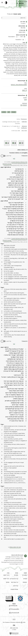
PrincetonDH (15, 609)
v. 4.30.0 (14, 629)
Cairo (21, 105)
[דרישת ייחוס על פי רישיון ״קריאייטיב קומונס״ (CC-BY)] (14, 625)
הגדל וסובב (8, 156)
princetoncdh (15, 613)
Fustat (25, 99)
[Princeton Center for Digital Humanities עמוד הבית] (9, 598)
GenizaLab (14, 605)
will (8, 112)
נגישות (14, 619)
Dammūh (25, 105)
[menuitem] (24, 575)
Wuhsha (3, 112)
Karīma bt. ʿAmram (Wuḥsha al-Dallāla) (19, 84)
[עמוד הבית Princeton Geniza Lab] (19, 598)
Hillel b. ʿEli (24, 90)
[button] (22, 4)
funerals (13, 112)
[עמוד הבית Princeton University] (14, 633)
